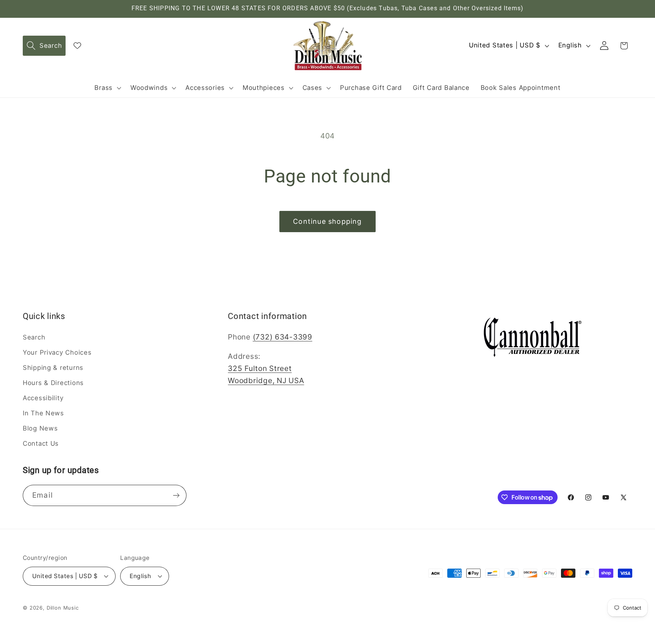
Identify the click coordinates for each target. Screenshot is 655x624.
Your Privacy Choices (57, 352)
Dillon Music (63, 608)
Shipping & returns (53, 367)
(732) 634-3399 (282, 336)
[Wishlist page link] (77, 45)
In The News (43, 413)
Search (34, 337)
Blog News (40, 428)
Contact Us (41, 443)
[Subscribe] (176, 495)
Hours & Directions (53, 383)
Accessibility (43, 398)
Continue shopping (327, 221)
